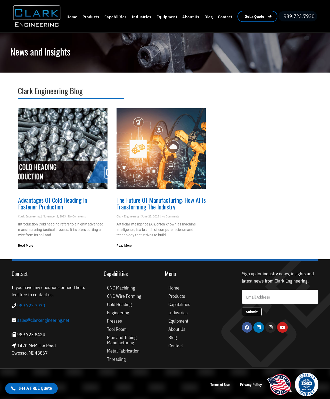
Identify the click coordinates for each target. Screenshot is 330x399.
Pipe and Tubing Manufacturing (122, 340)
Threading (116, 359)
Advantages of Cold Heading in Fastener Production (52, 203)
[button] (31, 388)
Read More (25, 245)
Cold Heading (119, 304)
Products (90, 16)
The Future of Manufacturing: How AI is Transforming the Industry (161, 203)
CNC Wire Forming (124, 296)
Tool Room (117, 329)
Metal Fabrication (123, 351)
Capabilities (115, 16)
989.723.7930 (30, 306)
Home (72, 16)
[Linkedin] (258, 327)
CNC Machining (121, 288)
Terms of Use (220, 384)
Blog (208, 16)
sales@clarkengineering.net (43, 320)
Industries (141, 16)
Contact (225, 16)
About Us (190, 16)
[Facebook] (247, 327)
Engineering (118, 313)
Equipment (166, 16)
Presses (114, 321)
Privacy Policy (251, 384)
